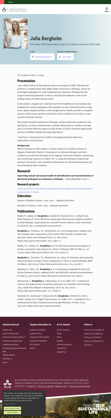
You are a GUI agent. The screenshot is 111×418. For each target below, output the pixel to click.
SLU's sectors (35, 344)
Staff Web (6, 359)
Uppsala (60, 341)
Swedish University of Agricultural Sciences (18, 10)
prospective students (38, 330)
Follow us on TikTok (91, 337)
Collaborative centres (10, 344)
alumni (32, 348)
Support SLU (61, 352)
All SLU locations (63, 330)
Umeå (59, 337)
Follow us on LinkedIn (92, 333)
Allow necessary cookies (12, 408)
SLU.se (10, 2)
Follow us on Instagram (93, 330)
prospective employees (38, 341)
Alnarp (59, 333)
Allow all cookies (12, 412)
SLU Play (87, 345)
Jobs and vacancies (64, 344)
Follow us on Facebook (92, 341)
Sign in (5, 362)
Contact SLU (61, 348)
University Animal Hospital (13, 337)
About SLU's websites (45, 386)
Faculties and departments (13, 341)
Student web (7, 330)
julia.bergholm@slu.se (43, 57)
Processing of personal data (79, 386)
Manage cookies (61, 386)
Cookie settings (9, 404)
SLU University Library (11, 333)
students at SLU (36, 333)
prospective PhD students (39, 337)
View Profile (66, 57)
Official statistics (9, 355)
